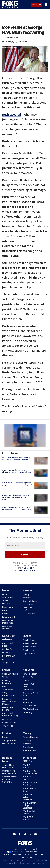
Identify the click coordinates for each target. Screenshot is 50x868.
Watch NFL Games (28, 766)
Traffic (26, 610)
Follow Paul (7, 652)
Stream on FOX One (29, 759)
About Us (28, 669)
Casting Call (7, 649)
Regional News (7, 759)
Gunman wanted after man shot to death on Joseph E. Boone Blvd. (16, 508)
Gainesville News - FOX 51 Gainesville (9, 779)
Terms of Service (27, 570)
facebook (20, 834)
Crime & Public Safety (8, 598)
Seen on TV (28, 677)
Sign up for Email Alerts (30, 694)
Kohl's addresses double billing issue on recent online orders (16, 458)
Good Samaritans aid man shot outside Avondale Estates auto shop (15, 497)
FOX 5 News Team (28, 685)
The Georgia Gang (7, 691)
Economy (27, 740)
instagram (30, 834)
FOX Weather (29, 613)
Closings (26, 594)
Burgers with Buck (8, 644)
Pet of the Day (8, 655)
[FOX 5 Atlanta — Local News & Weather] (10, 4)
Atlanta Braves (29, 640)
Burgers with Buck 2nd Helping (10, 714)
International (8, 607)
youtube (14, 834)
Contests (27, 680)
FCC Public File (29, 705)
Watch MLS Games (28, 818)
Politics (5, 610)
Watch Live (36, 5)
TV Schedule (7, 725)
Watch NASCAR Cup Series (30, 783)
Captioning (27, 712)
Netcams (27, 597)
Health (5, 613)
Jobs (25, 699)
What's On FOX (9, 722)
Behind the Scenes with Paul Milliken (9, 701)
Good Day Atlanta (8, 637)
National (6, 603)
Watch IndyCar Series (29, 789)
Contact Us (28, 689)
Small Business (29, 750)
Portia (5, 686)
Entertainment (8, 617)
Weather (28, 590)
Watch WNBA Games (29, 812)
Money (27, 733)
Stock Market (29, 747)
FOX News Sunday (7, 627)
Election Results (9, 743)
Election (7, 733)
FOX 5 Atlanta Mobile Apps (8, 621)
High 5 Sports (29, 653)
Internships (28, 702)
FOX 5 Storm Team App (28, 605)
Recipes (5, 659)
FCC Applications (30, 709)
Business (27, 743)
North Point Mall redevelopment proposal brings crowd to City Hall (17, 483)
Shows (6, 669)
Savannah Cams (30, 601)
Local (4, 594)
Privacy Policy (28, 567)
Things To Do (8, 662)
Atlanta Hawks (29, 646)
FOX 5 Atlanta (7, 38)
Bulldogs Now (8, 695)
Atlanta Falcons (30, 643)
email (35, 834)
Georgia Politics (9, 740)
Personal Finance (30, 737)
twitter (25, 834)
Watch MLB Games (28, 778)
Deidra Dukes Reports (8, 708)
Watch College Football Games (30, 772)
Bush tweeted (11, 114)
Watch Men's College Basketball (28, 797)
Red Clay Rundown (6, 681)
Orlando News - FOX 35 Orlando (9, 772)
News (16, 38)
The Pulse (6, 677)
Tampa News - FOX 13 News (9, 766)
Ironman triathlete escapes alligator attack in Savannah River (17, 471)
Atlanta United (29, 650)
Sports (27, 636)
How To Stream (30, 673)
